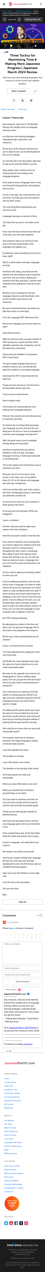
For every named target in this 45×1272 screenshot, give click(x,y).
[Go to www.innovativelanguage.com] (22, 1244)
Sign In (12, 928)
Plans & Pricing (10, 1135)
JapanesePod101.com (22, 1254)
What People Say (11, 1131)
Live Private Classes (12, 1093)
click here (28, 1044)
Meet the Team (10, 1128)
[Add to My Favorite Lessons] (14, 100)
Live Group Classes (12, 1097)
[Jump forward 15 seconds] (19, 45)
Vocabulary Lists (10, 1090)
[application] (22, 36)
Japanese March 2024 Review (22, 1028)
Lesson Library (7, 11)
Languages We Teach (13, 1142)
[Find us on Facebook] (16, 1223)
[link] (4, 19)
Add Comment (22, 981)
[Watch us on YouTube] (11, 1223)
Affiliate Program (10, 1153)
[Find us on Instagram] (26, 1223)
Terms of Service (33, 1265)
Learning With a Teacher (14, 1188)
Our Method (9, 1120)
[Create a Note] (22, 100)
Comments (22, 109)
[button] (41, 4)
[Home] (20, 6)
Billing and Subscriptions (14, 1173)
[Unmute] (35, 45)
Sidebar (33, 19)
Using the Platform (11, 1181)
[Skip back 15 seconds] (5, 45)
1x (27, 46)
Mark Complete (19, 91)
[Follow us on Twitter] (6, 1223)
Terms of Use (28, 1258)
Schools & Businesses (13, 1146)
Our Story (8, 1124)
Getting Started (10, 1170)
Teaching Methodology (13, 1184)
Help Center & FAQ (11, 1166)
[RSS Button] (4, 922)
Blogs (6, 1150)
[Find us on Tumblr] (21, 1223)
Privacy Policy (16, 1258)
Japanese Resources (12, 1101)
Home (6, 1079)
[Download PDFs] (31, 100)
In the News (9, 1139)
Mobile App (8, 1108)
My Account (8, 1177)
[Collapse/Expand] (22, 915)
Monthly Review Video (23, 11)
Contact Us (8, 1192)
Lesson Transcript (7, 109)
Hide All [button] (22, 902)
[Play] (11, 45)
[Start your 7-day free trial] (12, 1203)
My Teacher (9, 1104)
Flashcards (8, 1086)
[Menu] (4, 4)
